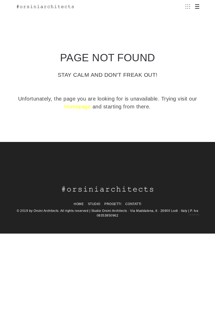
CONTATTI (133, 204)
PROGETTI (112, 204)
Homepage (77, 106)
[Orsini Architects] (45, 6)
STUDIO (94, 204)
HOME (79, 204)
